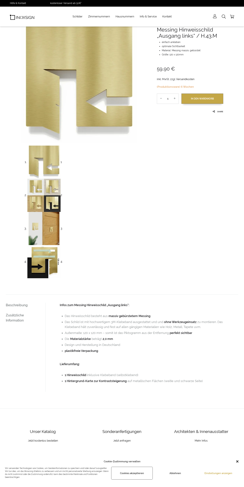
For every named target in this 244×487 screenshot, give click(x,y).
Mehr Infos (201, 440)
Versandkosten (185, 79)
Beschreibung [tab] (17, 305)
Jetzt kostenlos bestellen (43, 440)
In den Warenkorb (202, 98)
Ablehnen (175, 473)
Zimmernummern (99, 16)
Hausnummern (125, 16)
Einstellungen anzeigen (218, 473)
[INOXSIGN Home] (22, 16)
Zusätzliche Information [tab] (15, 317)
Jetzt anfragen (122, 440)
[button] (237, 461)
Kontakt (167, 16)
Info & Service (148, 16)
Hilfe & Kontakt (18, 3)
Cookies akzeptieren (132, 473)
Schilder (77, 16)
